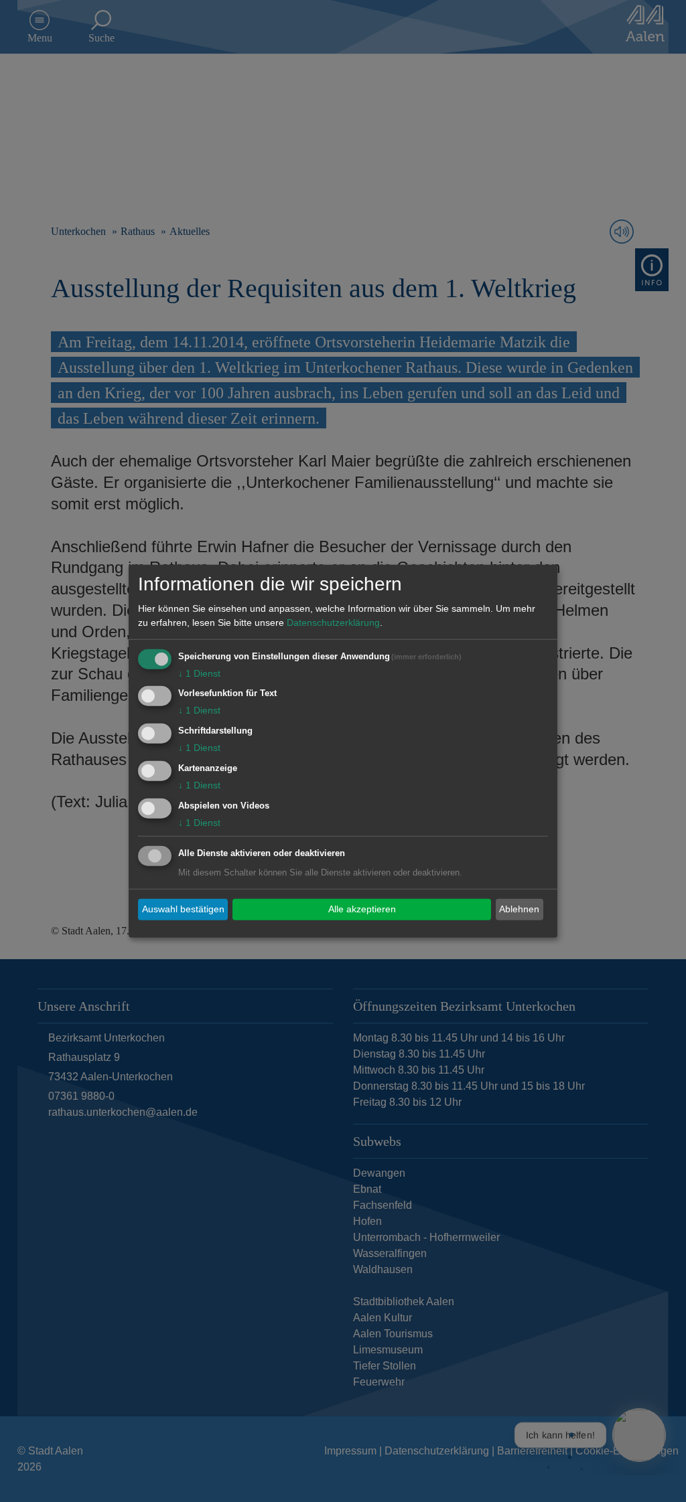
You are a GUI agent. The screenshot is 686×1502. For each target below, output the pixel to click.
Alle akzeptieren (362, 909)
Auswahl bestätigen (183, 909)
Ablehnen (519, 909)
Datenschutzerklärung (333, 621)
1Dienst (199, 672)
